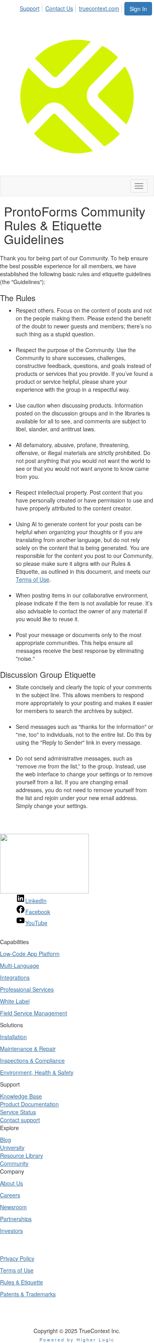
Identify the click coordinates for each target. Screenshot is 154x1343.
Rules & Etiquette (21, 1282)
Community (14, 1163)
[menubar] (71, 7)
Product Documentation (29, 1104)
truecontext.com (99, 8)
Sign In (138, 9)
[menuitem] (32, 7)
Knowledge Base (21, 1096)
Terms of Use (32, 579)
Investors (11, 1231)
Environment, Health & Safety (36, 1072)
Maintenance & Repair (28, 1049)
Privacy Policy (17, 1258)
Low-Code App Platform (30, 954)
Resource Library (21, 1155)
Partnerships (16, 1219)
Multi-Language (19, 965)
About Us (11, 1183)
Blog (5, 1140)
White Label (15, 1001)
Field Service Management (33, 1013)
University (12, 1147)
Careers (10, 1195)
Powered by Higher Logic (77, 1339)
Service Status (18, 1112)
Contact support (20, 1120)
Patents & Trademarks (28, 1294)
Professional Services (27, 989)
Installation (13, 1037)
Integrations (15, 977)
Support (29, 8)
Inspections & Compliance (32, 1060)
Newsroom (13, 1207)
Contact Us (59, 8)
